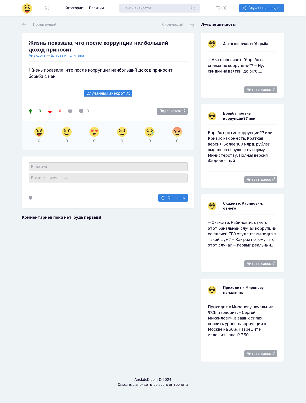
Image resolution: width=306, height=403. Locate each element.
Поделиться (170, 111)
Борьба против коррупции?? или (239, 115)
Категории (74, 8)
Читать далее (259, 90)
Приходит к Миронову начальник (243, 290)
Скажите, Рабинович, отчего (243, 205)
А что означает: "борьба (245, 44)
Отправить (176, 198)
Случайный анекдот (265, 8)
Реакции (96, 8)
